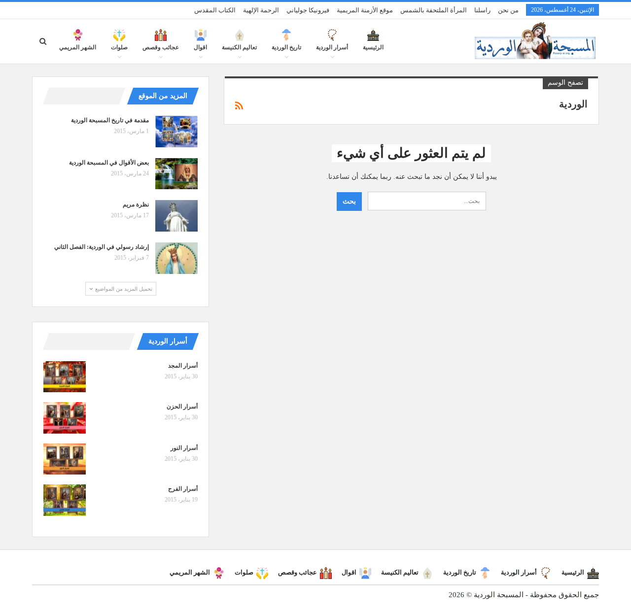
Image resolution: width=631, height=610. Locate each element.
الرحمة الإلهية (261, 10)
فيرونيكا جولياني (307, 10)
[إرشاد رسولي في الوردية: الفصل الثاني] (176, 258)
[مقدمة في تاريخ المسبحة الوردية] (176, 131)
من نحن (508, 10)
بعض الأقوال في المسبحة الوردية (109, 162)
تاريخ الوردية (286, 47)
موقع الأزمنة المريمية (365, 10)
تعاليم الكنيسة (239, 47)
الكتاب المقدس (215, 10)
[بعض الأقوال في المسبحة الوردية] (176, 174)
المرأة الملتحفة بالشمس (433, 10)
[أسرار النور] (64, 459)
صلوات (119, 47)
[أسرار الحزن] (64, 418)
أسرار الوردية (332, 47)
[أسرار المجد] (64, 377)
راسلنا (482, 10)
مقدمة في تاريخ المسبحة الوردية (110, 120)
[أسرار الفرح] (64, 500)
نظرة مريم (136, 204)
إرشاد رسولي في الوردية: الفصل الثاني (101, 246)
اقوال (200, 47)
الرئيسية (373, 47)
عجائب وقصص (160, 47)
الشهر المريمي (77, 47)
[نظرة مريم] (176, 216)
